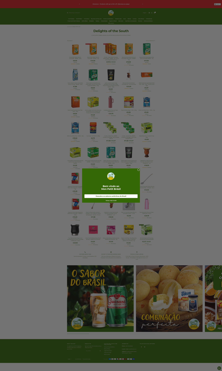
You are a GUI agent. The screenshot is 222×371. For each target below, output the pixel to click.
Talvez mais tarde (111, 200)
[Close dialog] (138, 170)
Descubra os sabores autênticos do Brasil (111, 196)
